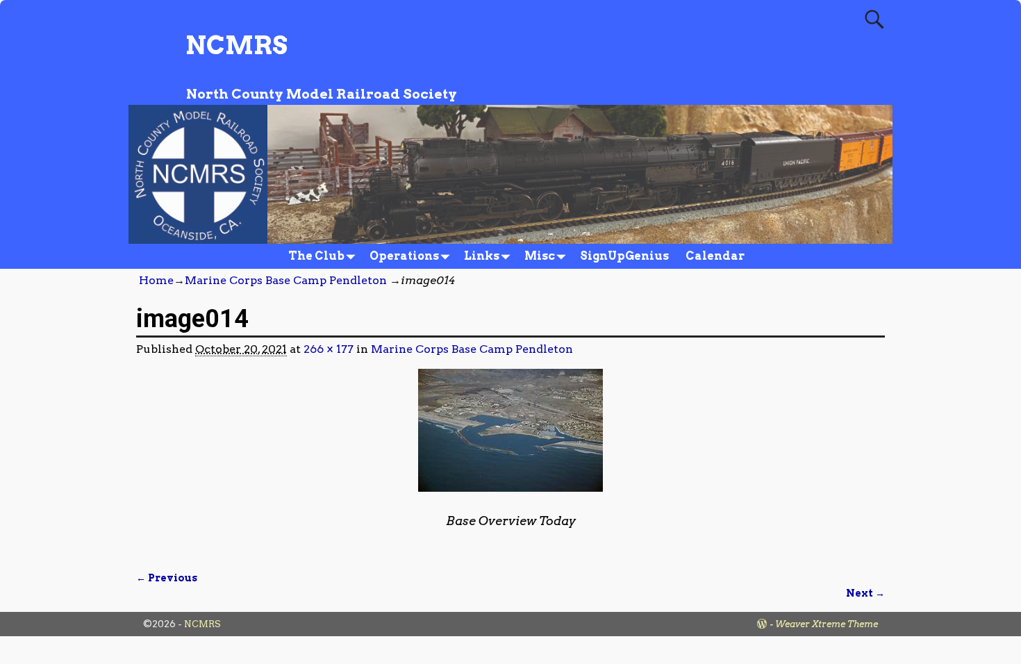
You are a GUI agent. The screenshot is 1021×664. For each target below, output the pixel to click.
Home (156, 280)
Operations (404, 256)
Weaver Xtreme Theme (826, 624)
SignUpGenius (624, 256)
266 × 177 (329, 349)
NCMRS (236, 45)
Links (481, 256)
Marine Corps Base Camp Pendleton (286, 280)
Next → (865, 593)
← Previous (166, 578)
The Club (316, 256)
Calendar (715, 256)
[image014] (510, 438)
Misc (539, 256)
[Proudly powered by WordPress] (761, 624)
